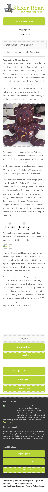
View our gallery (24, 380)
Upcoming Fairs (24, 355)
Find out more (8, 422)
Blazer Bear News (24, 347)
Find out (33, 441)
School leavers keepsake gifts (23, 462)
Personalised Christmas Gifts (24, 470)
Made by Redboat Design (35, 486)
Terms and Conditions (23, 483)
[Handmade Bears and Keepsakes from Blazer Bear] (24, 13)
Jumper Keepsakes (24, 454)
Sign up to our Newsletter (24, 21)
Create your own (24, 388)
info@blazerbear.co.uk (15, 486)
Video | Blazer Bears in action (24, 371)
